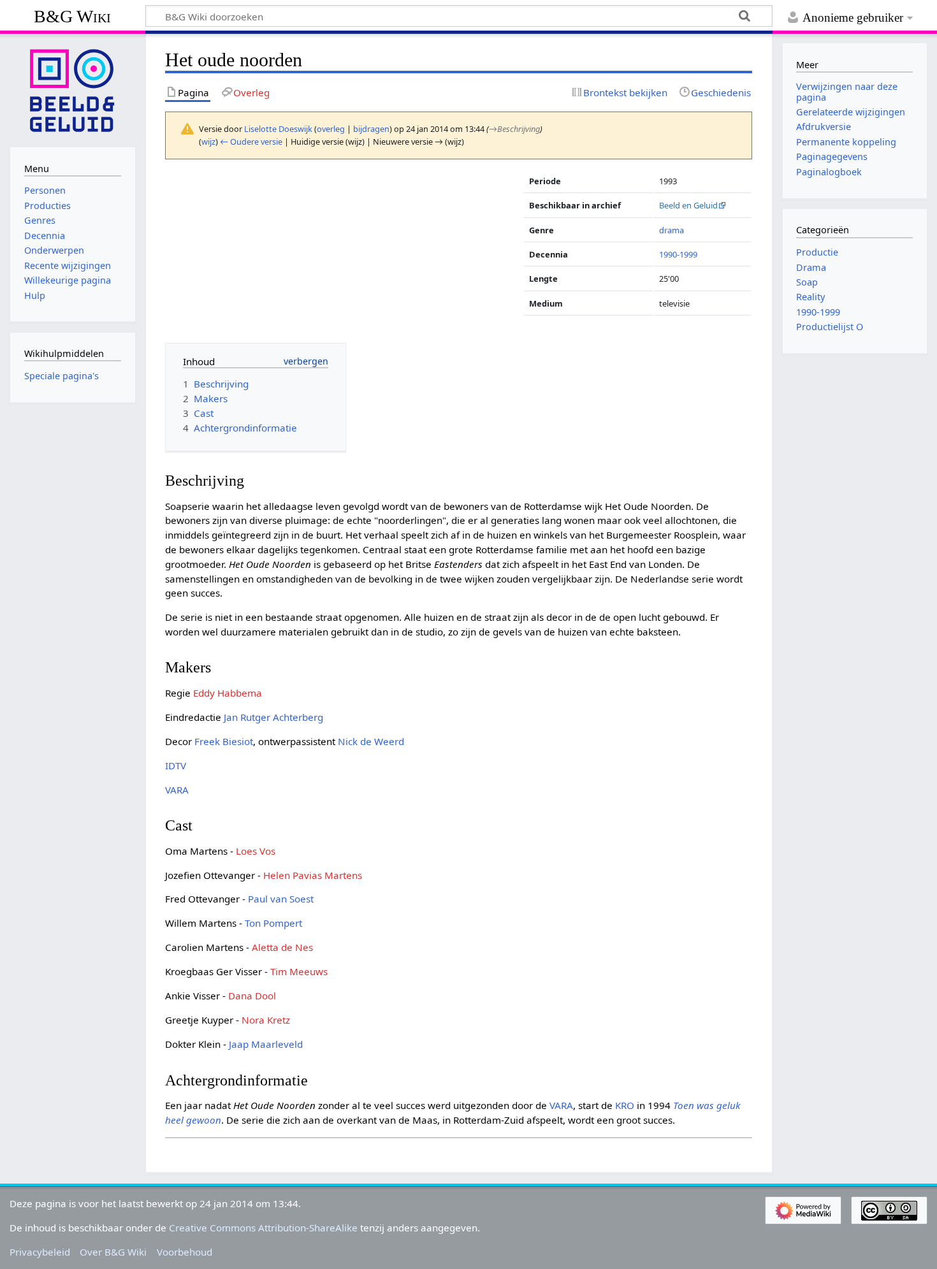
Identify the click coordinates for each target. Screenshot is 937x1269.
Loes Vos (255, 851)
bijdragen (371, 128)
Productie (817, 252)
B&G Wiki (72, 16)
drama (671, 230)
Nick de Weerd (371, 741)
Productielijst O (829, 327)
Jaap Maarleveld (266, 1044)
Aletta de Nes (282, 947)
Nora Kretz (266, 1019)
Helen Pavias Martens (312, 875)
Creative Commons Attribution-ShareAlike (263, 1227)
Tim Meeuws (299, 971)
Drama (811, 267)
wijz (208, 141)
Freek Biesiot (223, 741)
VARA (177, 789)
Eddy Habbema (227, 692)
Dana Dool (252, 995)
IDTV (175, 765)
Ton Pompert (273, 923)
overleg (331, 128)
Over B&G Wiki (113, 1251)
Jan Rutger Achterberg (273, 717)
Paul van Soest (281, 898)
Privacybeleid (40, 1251)
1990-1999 (678, 254)
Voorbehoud (184, 1251)
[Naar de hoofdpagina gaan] (73, 89)
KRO (624, 1105)
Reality (810, 297)
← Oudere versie (251, 141)
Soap (807, 282)
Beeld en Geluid (688, 205)
